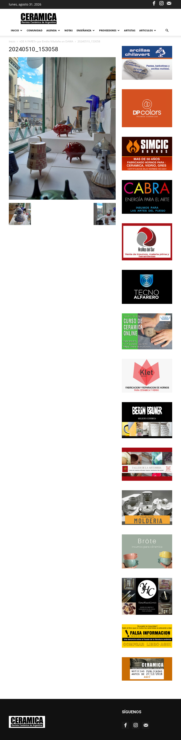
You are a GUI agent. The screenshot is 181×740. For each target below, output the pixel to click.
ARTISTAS (129, 30)
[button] (167, 30)
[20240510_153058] (62, 198)
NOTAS (68, 30)
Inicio (15, 30)
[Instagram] (161, 3)
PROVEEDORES (107, 30)
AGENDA (51, 30)
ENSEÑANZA (84, 30)
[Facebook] (154, 3)
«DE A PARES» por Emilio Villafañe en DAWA (46, 41)
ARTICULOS (146, 30)
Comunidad (34, 30)
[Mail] (169, 3)
